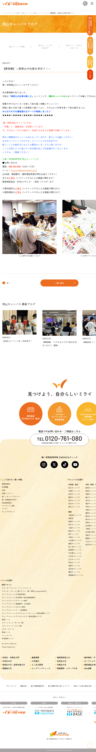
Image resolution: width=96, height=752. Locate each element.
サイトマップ (11, 686)
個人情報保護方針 (37, 686)
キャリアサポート (8, 512)
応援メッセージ (7, 493)
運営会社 (23, 686)
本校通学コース (7, 638)
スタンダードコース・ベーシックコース (16, 588)
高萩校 (70, 518)
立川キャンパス (74, 559)
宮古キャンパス (74, 500)
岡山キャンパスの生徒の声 (45, 46)
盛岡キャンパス (74, 497)
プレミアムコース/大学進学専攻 (14, 594)
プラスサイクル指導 (8, 506)
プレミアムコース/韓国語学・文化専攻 (16, 604)
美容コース (6, 632)
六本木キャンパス (74, 556)
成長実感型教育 (7, 503)
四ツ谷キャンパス (74, 546)
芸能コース (6, 619)
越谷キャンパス (74, 531)
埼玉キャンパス (74, 524)
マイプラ (4, 509)
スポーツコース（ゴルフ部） (12, 626)
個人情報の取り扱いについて (58, 686)
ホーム (5, 13)
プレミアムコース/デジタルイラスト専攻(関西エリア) (22, 616)
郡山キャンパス (74, 507)
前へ (8, 283)
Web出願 (87, 668)
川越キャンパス (74, 528)
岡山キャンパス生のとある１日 (74, 46)
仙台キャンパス (74, 503)
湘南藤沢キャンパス (75, 575)
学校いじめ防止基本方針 (83, 686)
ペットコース (7, 635)
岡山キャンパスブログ (40, 13)
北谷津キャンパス (74, 540)
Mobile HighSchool (8, 647)
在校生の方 (61, 661)
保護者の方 (7, 668)
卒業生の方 (61, 664)
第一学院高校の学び (9, 499)
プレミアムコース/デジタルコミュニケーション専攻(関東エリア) (26, 613)
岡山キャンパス (27, 13)
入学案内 (35, 661)
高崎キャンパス (74, 521)
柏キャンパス (73, 534)
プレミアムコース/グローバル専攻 (14, 600)
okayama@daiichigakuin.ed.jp (24, 170)
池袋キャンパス (74, 565)
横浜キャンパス (74, 572)
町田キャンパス (74, 562)
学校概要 (5, 487)
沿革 (3, 490)
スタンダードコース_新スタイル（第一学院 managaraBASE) (24, 591)
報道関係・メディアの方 (67, 668)
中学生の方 (7, 661)
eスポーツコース (8, 629)
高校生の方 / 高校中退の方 (13, 664)
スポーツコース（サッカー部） (13, 623)
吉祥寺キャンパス (74, 569)
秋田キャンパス (74, 494)
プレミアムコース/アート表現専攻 (14, 610)
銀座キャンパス (74, 543)
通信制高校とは (63, 657)
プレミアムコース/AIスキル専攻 (13, 607)
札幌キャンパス (74, 491)
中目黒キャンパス (74, 553)
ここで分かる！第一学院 (12, 479)
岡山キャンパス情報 (17, 46)
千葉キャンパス (74, 537)
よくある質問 (37, 664)
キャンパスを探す (14, 13)
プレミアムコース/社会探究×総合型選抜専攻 (18, 597)
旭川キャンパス (74, 488)
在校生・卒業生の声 (10, 657)
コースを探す (7, 580)
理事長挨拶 (6, 484)
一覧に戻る (59, 283)
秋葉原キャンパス (74, 550)
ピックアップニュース (41, 668)
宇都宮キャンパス (74, 515)
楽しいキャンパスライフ (11, 496)
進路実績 (35, 657)
